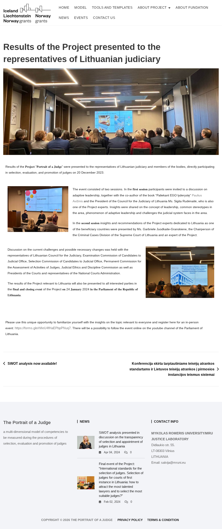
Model (80, 7)
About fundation (192, 7)
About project (152, 7)
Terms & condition (163, 520)
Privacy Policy (130, 520)
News (64, 18)
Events (81, 18)
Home (64, 7)
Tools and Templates (112, 7)
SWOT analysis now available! (32, 363)
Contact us (104, 18)
